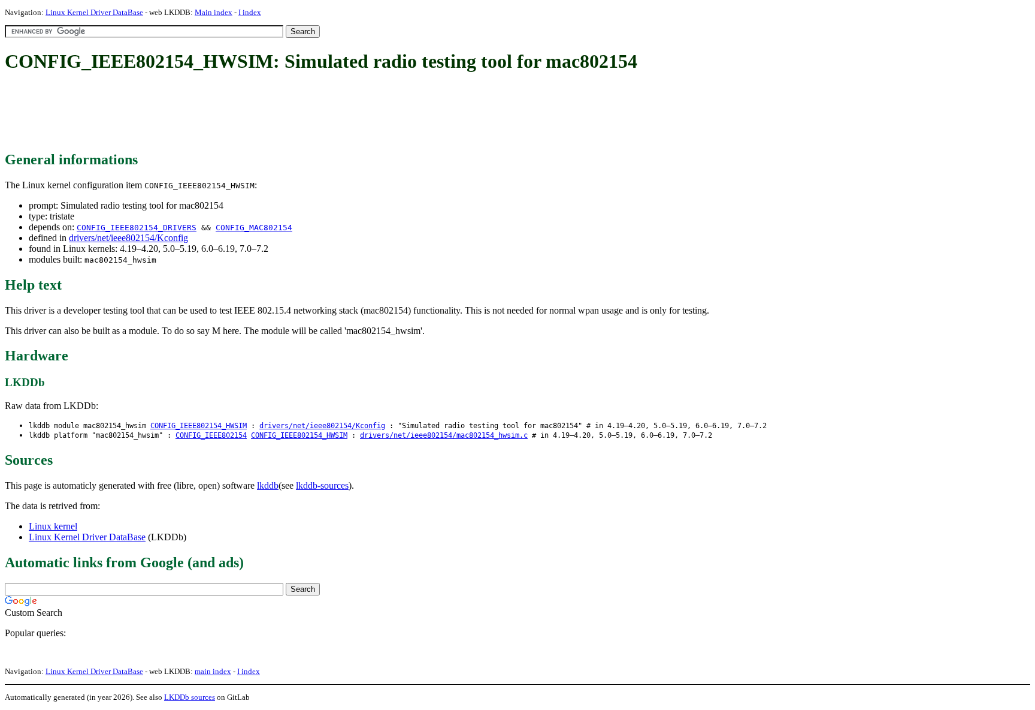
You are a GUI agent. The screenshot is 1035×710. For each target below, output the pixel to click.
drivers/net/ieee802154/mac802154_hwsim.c (444, 435)
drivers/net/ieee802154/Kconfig (128, 238)
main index (213, 671)
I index (249, 12)
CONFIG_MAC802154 (254, 227)
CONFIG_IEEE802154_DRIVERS (136, 227)
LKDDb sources (189, 697)
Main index (213, 12)
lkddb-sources (322, 485)
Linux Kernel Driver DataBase (94, 12)
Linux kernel (53, 526)
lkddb (268, 485)
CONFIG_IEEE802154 (211, 435)
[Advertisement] (223, 113)
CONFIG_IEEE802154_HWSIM (198, 426)
